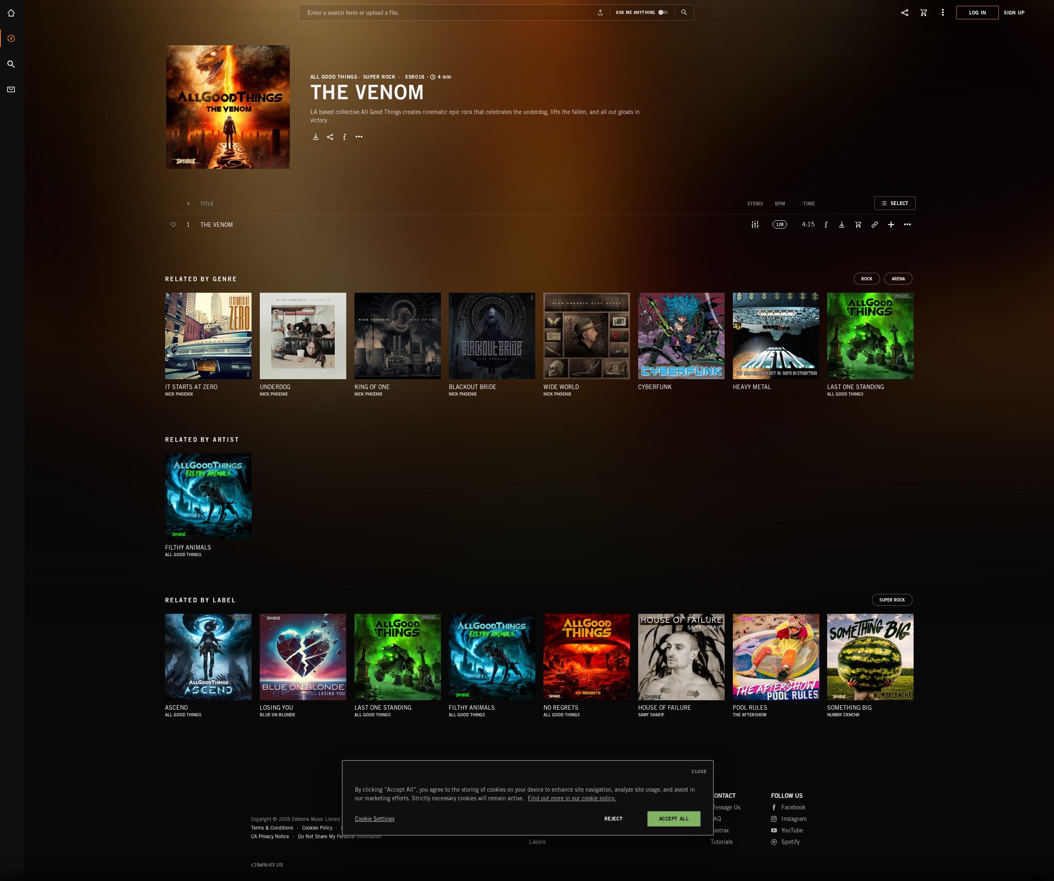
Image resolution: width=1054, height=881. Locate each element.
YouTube (792, 830)
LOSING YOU (276, 707)
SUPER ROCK (379, 77)
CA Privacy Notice (270, 836)
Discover (12, 38)
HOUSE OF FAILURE (664, 707)
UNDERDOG (275, 387)
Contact (12, 89)
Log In (977, 12)
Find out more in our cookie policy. (572, 798)
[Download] (316, 136)
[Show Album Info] (344, 136)
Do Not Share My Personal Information (340, 836)
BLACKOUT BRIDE (473, 387)
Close (699, 771)
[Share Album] (330, 137)
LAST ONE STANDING (855, 387)
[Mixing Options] (755, 224)
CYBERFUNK (655, 387)
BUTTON (359, 137)
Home (12, 12)
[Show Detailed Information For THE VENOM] (826, 224)
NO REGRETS (560, 707)
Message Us (725, 807)
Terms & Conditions (272, 828)
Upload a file (600, 12)
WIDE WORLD (561, 387)
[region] (528, 798)
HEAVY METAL (752, 387)
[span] (217, 224)
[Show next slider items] (922, 340)
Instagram (794, 819)
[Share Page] (904, 12)
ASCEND (176, 707)
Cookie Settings (374, 819)
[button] (228, 107)
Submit (684, 12)
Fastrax (720, 830)
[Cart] (923, 12)
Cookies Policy (317, 828)
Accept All (674, 819)
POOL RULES (750, 707)
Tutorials (721, 842)
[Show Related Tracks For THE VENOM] (874, 224)
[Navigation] (942, 12)
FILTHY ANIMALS (188, 547)
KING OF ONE (372, 387)
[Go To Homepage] (69, 12)
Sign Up (1014, 12)
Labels (537, 842)
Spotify (790, 842)
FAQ (716, 819)
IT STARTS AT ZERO (191, 387)
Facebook (793, 807)
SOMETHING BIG (849, 707)
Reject (613, 819)
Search (12, 63)
